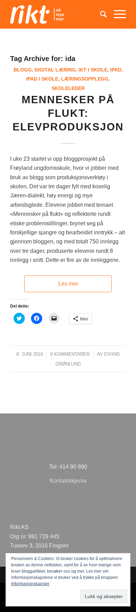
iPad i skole (42, 79)
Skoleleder (68, 88)
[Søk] (100, 14)
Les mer (68, 284)
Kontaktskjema (68, 481)
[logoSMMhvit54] (56, 14)
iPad (115, 70)
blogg (23, 70)
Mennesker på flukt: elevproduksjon (68, 113)
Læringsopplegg (84, 79)
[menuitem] (100, 14)
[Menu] (116, 14)
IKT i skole (92, 70)
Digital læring (55, 70)
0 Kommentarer (70, 354)
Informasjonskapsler (30, 583)
